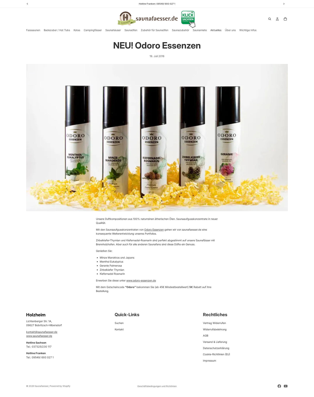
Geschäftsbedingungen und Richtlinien (157, 386)
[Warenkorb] (285, 19)
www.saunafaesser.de (39, 335)
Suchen (119, 323)
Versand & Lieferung (215, 341)
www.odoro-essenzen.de (141, 280)
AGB (205, 335)
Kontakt (119, 329)
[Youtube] (285, 386)
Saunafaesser (42, 386)
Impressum (209, 360)
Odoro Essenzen (154, 229)
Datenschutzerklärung (216, 348)
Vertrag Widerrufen (214, 323)
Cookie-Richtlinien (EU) (216, 354)
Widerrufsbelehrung (215, 329)
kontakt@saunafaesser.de (41, 331)
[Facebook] (279, 386)
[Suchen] (270, 19)
